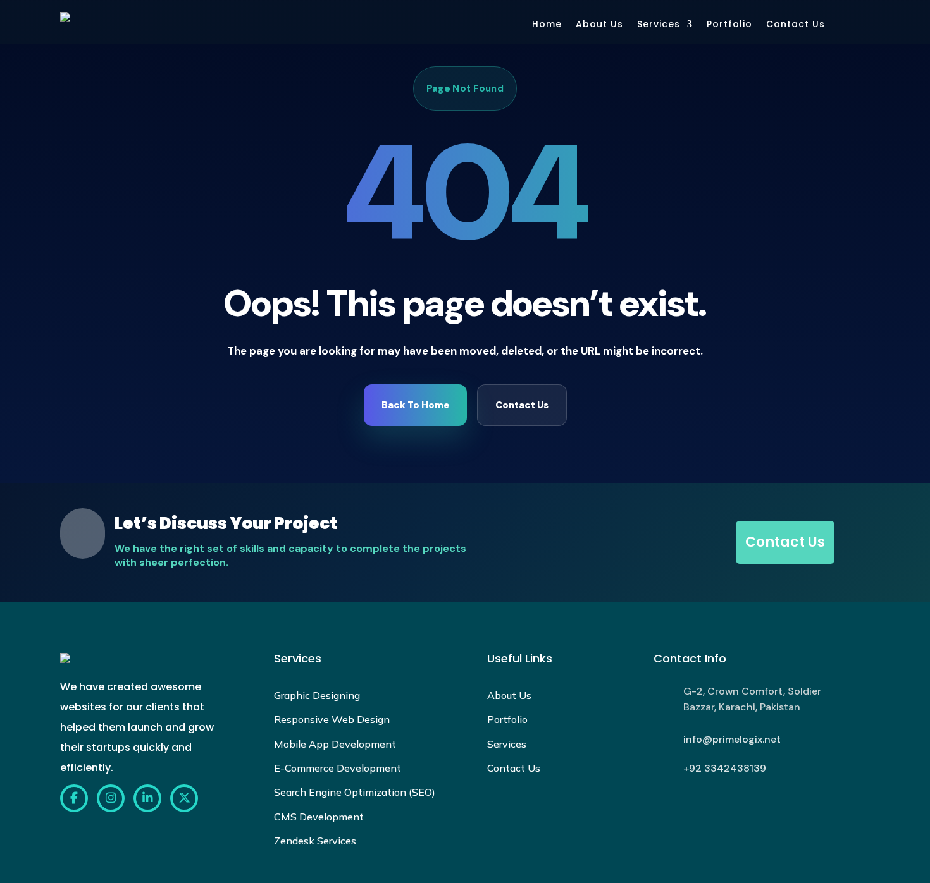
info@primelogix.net (732, 739)
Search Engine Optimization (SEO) (354, 792)
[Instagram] (111, 798)
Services (658, 24)
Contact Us (795, 24)
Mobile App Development (335, 744)
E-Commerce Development (337, 768)
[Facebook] (74, 798)
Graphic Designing (317, 695)
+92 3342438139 (724, 768)
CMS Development (319, 816)
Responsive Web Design (332, 719)
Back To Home (415, 405)
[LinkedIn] (147, 798)
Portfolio (729, 24)
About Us (599, 24)
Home (547, 24)
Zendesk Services (315, 840)
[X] (184, 798)
